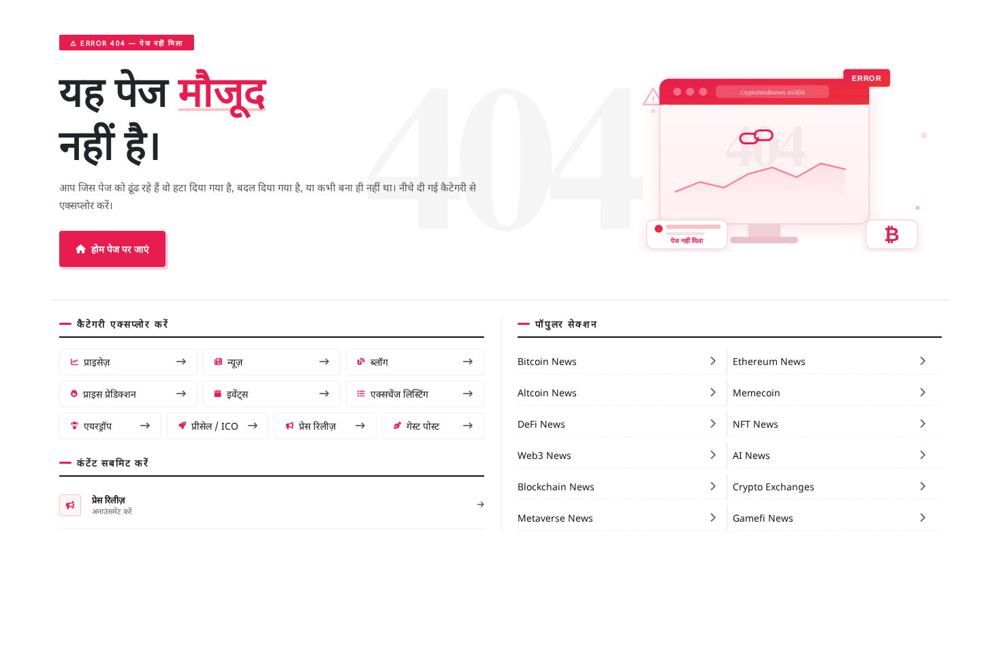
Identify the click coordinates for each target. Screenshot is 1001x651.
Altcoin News (547, 392)
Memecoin (756, 392)
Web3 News (544, 455)
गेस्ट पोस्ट (423, 425)
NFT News (755, 423)
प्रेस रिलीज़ (317, 425)
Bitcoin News (547, 361)
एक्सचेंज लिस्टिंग (399, 393)
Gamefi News (763, 517)
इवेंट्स (237, 393)
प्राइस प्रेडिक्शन (109, 393)
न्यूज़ (234, 361)
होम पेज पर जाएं (120, 248)
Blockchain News (556, 486)
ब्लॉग (379, 361)
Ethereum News (769, 361)
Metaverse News (555, 517)
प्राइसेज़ (97, 361)
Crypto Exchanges (773, 486)
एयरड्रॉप (98, 425)
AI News (751, 455)
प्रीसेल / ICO (214, 425)
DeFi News (541, 423)
